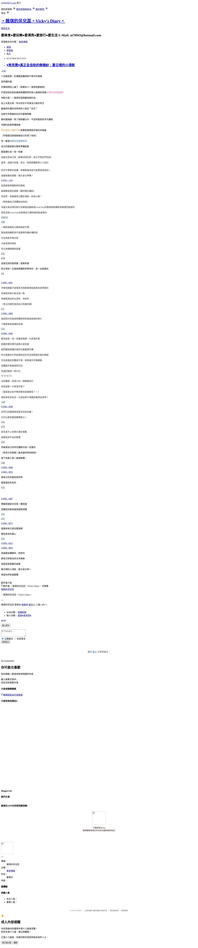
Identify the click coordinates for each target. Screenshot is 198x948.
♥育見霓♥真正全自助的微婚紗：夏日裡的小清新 (40, 65)
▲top (3, 620)
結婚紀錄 (22, 612)
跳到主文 (5, 28)
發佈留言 (5, 642)
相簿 (8, 47)
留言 (31, 605)
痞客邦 (25, 605)
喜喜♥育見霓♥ (24, 615)
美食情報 (23, 42)
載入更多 (5, 625)
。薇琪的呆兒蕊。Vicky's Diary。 (33, 20)
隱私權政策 (114, 911)
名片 (8, 54)
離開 (15, 943)
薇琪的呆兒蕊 (7, 589)
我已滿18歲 (6, 943)
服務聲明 (124, 911)
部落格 (9, 50)
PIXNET (79, 911)
